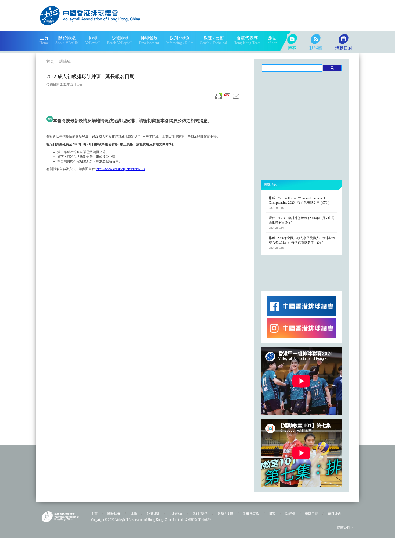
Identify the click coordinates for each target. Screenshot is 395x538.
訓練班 (65, 61)
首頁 (50, 61)
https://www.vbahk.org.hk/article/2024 (120, 169)
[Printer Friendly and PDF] (227, 99)
